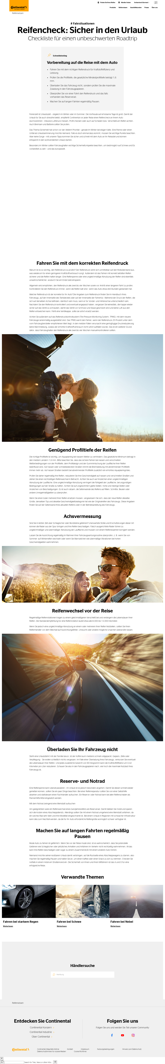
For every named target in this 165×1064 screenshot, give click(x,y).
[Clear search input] (55, 1062)
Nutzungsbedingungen (105, 1049)
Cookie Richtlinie (80, 1051)
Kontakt (70, 1049)
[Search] (2, 1062)
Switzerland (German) (141, 2)
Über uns (155, 7)
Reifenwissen (123, 7)
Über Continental (41, 1036)
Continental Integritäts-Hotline (48, 1049)
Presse (146, 7)
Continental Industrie (41, 1032)
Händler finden (126, 2)
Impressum (85, 1049)
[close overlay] (1, 1058)
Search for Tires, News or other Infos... (38, 1062)
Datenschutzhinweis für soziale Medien (51, 1051)
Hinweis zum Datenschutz (131, 1049)
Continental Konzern (41, 1027)
